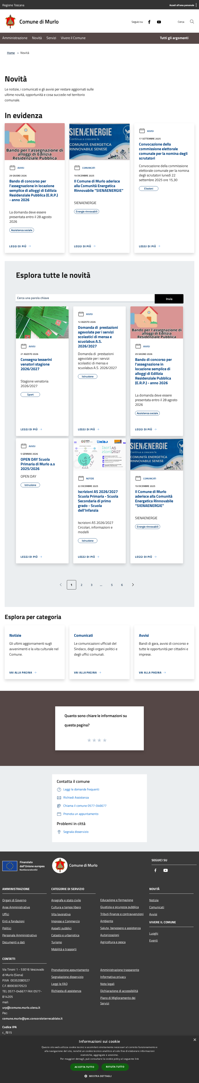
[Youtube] (157, 21)
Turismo (56, 942)
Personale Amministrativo (19, 935)
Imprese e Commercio (65, 921)
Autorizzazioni (109, 935)
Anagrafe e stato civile (66, 900)
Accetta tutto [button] (84, 1067)
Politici (6, 928)
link (137, 1058)
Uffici (5, 914)
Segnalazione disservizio (67, 976)
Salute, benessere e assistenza (120, 928)
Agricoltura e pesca (113, 942)
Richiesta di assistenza (66, 990)
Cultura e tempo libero (66, 907)
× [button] (194, 1039)
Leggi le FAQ (59, 983)
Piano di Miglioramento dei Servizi (117, 1000)
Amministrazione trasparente (119, 969)
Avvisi (20, 168)
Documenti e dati (13, 942)
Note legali (107, 983)
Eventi (153, 940)
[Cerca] (192, 21)
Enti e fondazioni (13, 921)
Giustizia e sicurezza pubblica (119, 907)
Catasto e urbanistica (65, 935)
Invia (169, 298)
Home (11, 52)
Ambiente (106, 921)
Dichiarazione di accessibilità (119, 990)
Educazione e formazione (116, 900)
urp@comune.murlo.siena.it (21, 1007)
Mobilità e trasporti (64, 949)
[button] (99, 1076)
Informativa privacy (113, 976)
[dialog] (99, 1059)
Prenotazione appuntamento (70, 969)
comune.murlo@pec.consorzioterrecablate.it (32, 1018)
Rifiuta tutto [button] (115, 1066)
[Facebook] (148, 21)
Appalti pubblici (61, 928)
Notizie (90, 478)
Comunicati (88, 168)
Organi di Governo (14, 900)
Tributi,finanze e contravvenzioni (122, 914)
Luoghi (153, 933)
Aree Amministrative (16, 907)
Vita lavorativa (61, 914)
